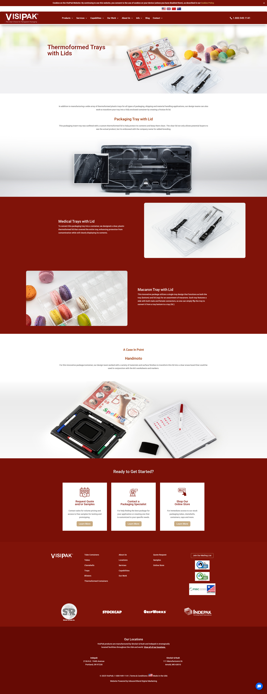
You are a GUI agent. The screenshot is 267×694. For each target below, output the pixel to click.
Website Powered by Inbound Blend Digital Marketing (133, 681)
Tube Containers (91, 555)
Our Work (111, 18)
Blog (147, 18)
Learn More (85, 524)
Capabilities (95, 18)
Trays (86, 570)
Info (138, 18)
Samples (157, 560)
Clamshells (89, 565)
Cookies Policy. (207, 3)
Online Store (158, 565)
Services (80, 18)
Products (66, 18)
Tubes (87, 560)
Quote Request (159, 555)
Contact (156, 18)
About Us (126, 18)
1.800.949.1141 (241, 18)
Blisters (87, 576)
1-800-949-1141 (121, 676)
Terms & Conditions (138, 676)
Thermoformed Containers (96, 581)
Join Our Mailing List (202, 555)
